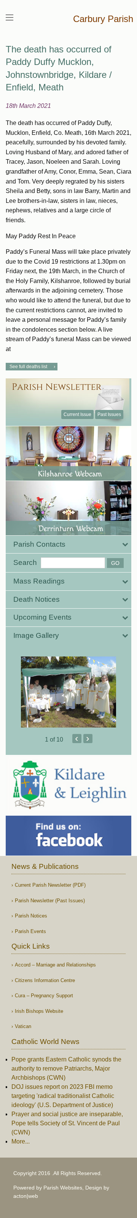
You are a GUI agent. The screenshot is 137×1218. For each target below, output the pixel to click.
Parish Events (30, 931)
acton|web (25, 1196)
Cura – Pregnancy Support (44, 995)
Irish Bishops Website (39, 1011)
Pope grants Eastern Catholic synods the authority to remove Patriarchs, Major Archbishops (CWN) (66, 1068)
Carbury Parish (103, 19)
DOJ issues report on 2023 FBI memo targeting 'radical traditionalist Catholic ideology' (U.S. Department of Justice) (62, 1096)
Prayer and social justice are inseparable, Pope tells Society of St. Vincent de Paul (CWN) (67, 1123)
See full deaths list (28, 366)
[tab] (68, 545)
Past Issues (109, 414)
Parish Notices (31, 915)
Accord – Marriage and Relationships (55, 964)
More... (20, 1141)
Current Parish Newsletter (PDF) (50, 885)
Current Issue (77, 414)
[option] (68, 692)
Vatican (23, 1026)
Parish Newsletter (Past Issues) (50, 900)
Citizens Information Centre (45, 980)
